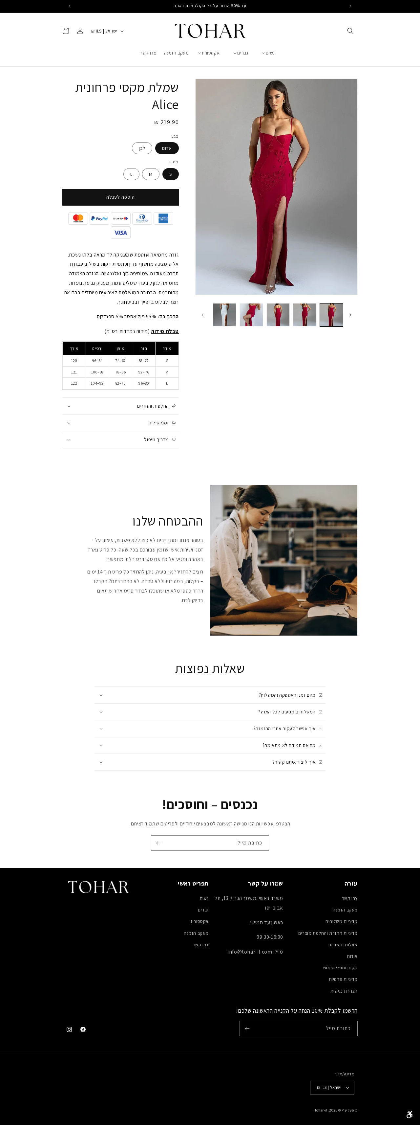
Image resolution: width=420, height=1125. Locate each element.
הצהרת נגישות (344, 991)
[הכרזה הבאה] (69, 6)
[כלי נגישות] (409, 1114)
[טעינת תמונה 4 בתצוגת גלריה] (251, 314)
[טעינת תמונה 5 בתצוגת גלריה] (224, 314)
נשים (204, 898)
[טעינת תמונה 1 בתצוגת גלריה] (331, 314)
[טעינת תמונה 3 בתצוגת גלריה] (278, 314)
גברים (203, 910)
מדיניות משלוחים (342, 921)
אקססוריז (200, 921)
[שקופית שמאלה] (350, 315)
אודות (352, 956)
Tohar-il (321, 1110)
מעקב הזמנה (345, 910)
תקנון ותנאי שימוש (340, 968)
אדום (167, 148)
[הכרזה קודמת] (350, 6)
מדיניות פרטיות (343, 979)
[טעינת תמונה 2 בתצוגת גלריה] (304, 314)
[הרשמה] (158, 843)
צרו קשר (350, 898)
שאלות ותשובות (343, 945)
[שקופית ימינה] (202, 315)
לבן (142, 148)
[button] (350, 31)
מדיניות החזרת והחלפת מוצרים (328, 933)
